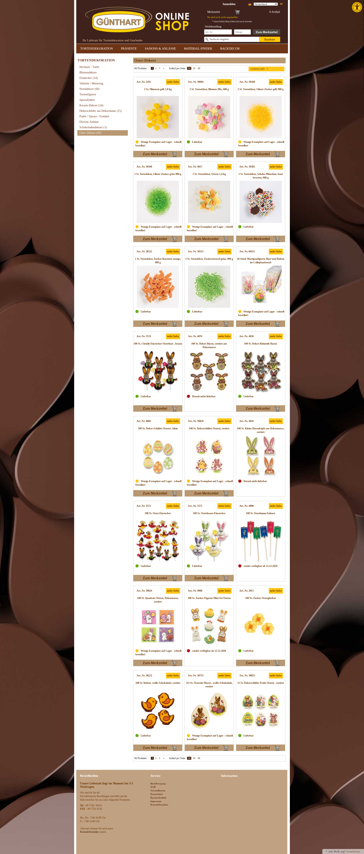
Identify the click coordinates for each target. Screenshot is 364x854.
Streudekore (89, 89)
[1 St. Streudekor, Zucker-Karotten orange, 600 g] (157, 287)
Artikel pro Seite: (177, 68)
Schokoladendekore (93, 127)
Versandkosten (157, 790)
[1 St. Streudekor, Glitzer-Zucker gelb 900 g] (260, 117)
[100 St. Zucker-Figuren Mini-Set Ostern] (209, 626)
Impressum (155, 801)
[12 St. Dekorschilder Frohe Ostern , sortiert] (260, 711)
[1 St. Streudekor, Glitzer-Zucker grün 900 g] (157, 202)
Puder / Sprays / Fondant (94, 116)
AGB (152, 787)
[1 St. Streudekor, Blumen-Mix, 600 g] (209, 117)
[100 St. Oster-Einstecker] (157, 541)
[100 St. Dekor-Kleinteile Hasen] (260, 371)
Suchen (269, 39)
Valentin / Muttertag (91, 83)
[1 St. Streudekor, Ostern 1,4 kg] (209, 202)
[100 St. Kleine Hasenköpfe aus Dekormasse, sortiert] (260, 456)
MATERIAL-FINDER (198, 48)
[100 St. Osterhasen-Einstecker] (209, 541)
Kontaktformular (159, 804)
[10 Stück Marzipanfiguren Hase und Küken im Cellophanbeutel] (260, 287)
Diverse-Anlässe (89, 121)
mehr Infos (173, 81)
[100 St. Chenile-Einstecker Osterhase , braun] (157, 371)
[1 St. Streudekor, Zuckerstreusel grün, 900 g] (209, 287)
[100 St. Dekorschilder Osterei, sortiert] (209, 456)
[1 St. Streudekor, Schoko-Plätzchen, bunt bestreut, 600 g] (260, 202)
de (281, 4)
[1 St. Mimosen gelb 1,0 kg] (157, 117)
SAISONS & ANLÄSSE (160, 48)
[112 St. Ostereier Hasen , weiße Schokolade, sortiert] (209, 711)
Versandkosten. (353, 851)
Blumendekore (88, 72)
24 (189, 68)
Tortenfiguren (87, 94)
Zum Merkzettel (267, 32)
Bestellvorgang (158, 783)
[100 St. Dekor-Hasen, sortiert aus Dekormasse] (209, 371)
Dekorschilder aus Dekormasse (100, 110)
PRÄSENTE (129, 48)
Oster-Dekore (90, 132)
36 (194, 68)
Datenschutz (156, 794)
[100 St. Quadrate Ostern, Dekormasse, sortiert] (157, 626)
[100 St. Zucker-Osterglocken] (260, 626)
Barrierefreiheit (158, 797)
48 (199, 68)
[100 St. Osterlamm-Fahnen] (260, 541)
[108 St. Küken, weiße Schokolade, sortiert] (157, 711)
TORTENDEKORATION (96, 48)
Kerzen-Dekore (91, 105)
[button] (357, 7)
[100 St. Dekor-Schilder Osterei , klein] (157, 456)
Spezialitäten (87, 99)
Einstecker (88, 78)
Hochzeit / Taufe (89, 67)
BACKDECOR (230, 48)
